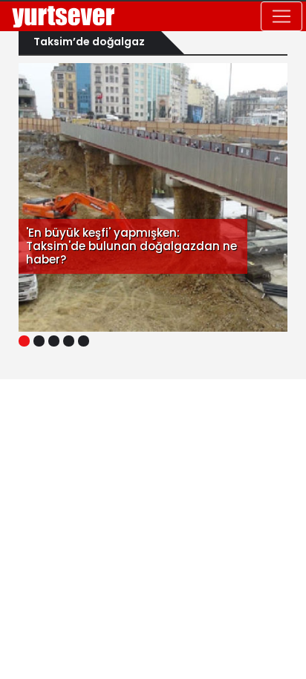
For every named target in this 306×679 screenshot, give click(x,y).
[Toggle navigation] (281, 16)
